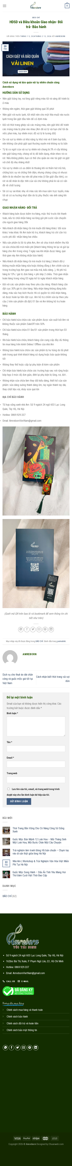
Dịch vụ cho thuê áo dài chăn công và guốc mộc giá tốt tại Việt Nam (18, 679)
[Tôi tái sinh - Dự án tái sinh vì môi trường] (35, 6)
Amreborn (60, 36)
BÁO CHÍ (36, 18)
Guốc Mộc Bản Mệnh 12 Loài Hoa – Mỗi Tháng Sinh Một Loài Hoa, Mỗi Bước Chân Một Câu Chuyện (39, 841)
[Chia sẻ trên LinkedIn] (51, 629)
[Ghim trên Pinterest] (45, 629)
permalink (61, 641)
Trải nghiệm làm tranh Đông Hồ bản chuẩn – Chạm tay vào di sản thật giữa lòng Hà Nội (41, 852)
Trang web (12, 773)
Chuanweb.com (56, 1144)
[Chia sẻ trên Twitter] (33, 629)
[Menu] (5, 6)
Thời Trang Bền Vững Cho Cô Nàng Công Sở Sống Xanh (38, 830)
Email (10, 757)
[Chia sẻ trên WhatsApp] (21, 629)
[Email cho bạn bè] (39, 629)
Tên (9, 742)
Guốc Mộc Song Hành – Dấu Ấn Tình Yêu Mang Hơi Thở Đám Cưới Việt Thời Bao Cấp (39, 874)
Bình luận (12, 713)
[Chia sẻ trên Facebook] (27, 629)
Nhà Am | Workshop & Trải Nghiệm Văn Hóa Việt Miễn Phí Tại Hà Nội (41, 863)
